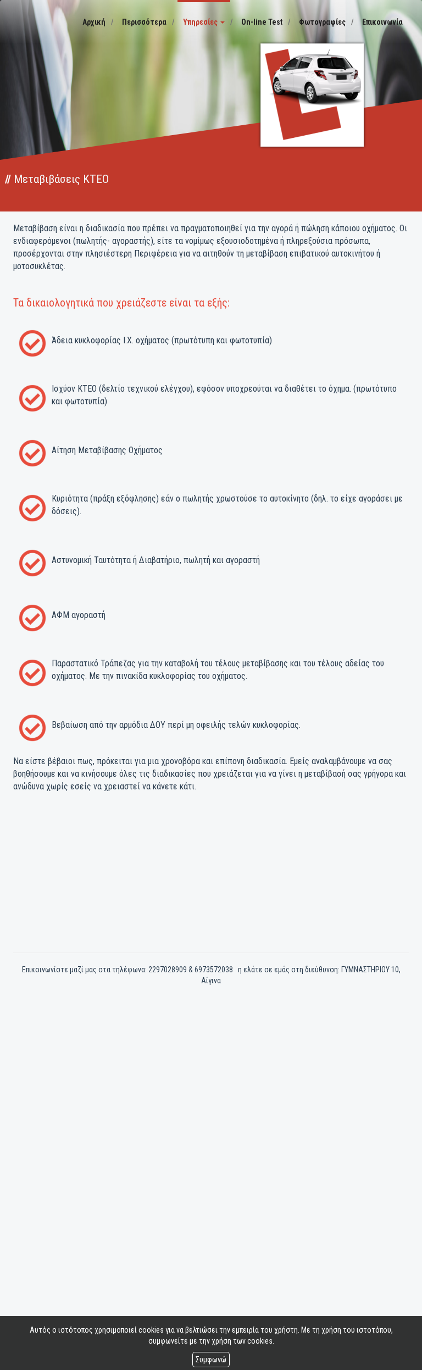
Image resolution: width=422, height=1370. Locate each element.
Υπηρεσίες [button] (201, 22)
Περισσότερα (144, 22)
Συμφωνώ (211, 1359)
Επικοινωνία (382, 22)
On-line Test (261, 22)
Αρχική (94, 22)
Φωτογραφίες (322, 22)
